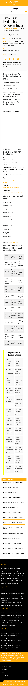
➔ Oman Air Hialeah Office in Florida (9, 399)
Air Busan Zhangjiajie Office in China (10, 578)
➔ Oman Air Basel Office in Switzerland (9, 421)
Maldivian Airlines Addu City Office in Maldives (12, 623)
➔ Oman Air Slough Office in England (9, 390)
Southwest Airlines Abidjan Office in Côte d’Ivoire (13, 615)
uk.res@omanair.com (13, 54)
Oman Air (16, 28)
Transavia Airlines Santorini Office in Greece (11, 605)
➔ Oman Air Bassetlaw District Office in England (19, 431)
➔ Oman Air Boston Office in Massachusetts (18, 401)
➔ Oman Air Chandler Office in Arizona (9, 469)
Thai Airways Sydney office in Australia (10, 645)
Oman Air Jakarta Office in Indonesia (10, 620)
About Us (4, 669)
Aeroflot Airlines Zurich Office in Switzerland (12, 576)
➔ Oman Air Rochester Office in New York (9, 372)
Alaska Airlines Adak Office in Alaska (9, 583)
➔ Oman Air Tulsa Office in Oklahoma (9, 439)
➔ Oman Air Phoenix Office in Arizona (18, 440)
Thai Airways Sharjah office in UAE (9, 648)
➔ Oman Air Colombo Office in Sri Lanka (18, 421)
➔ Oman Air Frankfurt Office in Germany (18, 362)
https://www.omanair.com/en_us (12, 50)
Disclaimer (4, 678)
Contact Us (5, 675)
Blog (3, 672)
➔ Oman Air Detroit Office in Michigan (18, 449)
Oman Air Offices (13, 242)
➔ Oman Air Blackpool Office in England (9, 459)
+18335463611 (15, 1)
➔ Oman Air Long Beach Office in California (18, 469)
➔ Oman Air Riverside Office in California (9, 362)
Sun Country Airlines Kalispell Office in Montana (12, 613)
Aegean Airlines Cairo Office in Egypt (10, 571)
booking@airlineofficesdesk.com (14, 2)
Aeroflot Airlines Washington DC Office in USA (12, 573)
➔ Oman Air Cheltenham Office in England (18, 372)
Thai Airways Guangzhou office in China (11, 640)
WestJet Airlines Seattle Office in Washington (12, 596)
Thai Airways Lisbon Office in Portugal (10, 568)
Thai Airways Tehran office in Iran (9, 635)
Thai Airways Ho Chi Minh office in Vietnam (11, 633)
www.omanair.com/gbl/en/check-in (13, 187)
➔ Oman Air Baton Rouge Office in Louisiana (18, 381)
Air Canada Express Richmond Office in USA (12, 581)
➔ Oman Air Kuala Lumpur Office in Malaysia (9, 450)
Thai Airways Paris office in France (9, 638)
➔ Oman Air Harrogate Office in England (9, 412)
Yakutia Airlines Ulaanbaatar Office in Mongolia (12, 593)
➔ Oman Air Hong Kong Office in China (18, 412)
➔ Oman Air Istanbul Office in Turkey (18, 459)
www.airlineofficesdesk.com (13, 664)
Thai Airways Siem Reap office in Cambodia (11, 643)
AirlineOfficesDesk (8, 28)
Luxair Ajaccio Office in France (8, 625)
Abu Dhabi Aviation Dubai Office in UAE (10, 591)
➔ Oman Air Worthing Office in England (18, 391)
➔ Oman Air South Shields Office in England (9, 431)
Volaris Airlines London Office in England (11, 602)
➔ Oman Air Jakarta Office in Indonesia (9, 381)
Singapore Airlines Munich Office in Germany (12, 618)
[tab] (26, 11)
